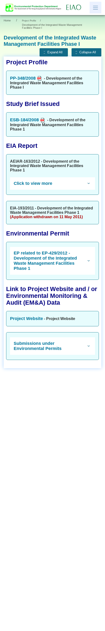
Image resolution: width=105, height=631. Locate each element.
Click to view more (33, 183)
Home (7, 20)
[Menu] (95, 7)
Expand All (55, 52)
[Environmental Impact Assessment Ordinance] (75, 7)
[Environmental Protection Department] (34, 7)
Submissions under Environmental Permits (38, 346)
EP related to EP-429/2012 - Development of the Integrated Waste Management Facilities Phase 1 (45, 261)
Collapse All (87, 52)
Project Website (26, 318)
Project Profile (29, 20)
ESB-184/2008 (24, 119)
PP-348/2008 (23, 78)
